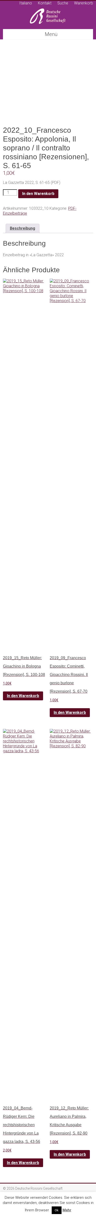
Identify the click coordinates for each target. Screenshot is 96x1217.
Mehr (67, 1210)
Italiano (25, 3)
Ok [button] (57, 1210)
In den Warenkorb (38, 193)
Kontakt (44, 3)
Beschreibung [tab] (22, 228)
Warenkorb (83, 3)
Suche (62, 3)
